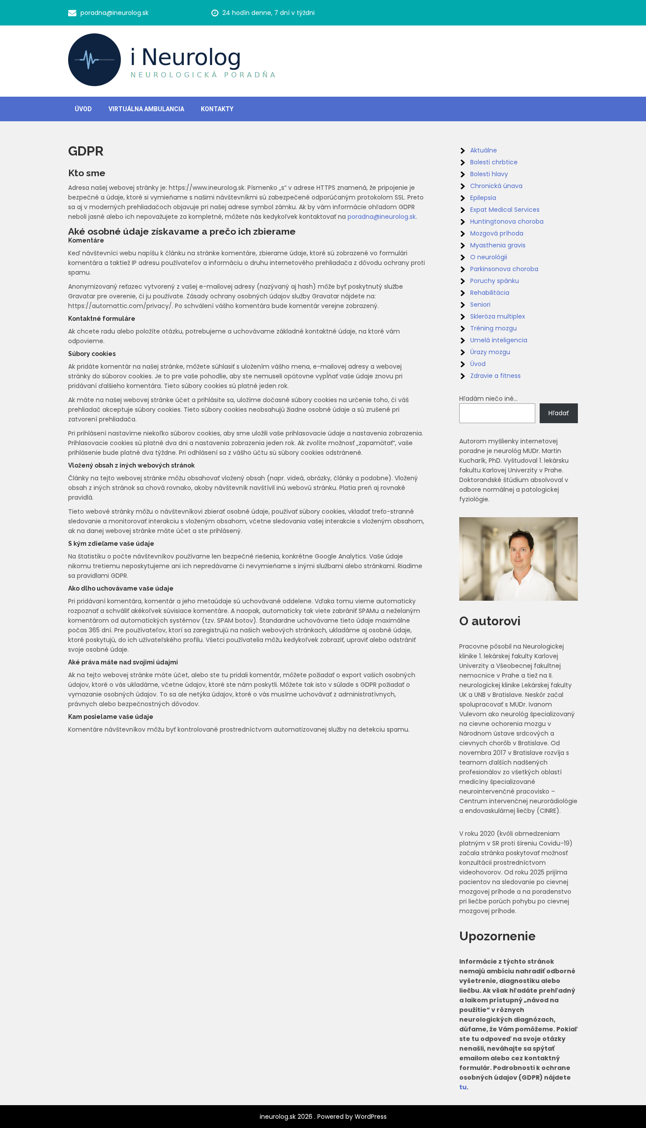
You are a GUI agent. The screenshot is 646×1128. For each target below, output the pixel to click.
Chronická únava (496, 185)
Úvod (83, 108)
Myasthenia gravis (498, 245)
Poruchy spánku (494, 280)
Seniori (480, 304)
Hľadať (558, 413)
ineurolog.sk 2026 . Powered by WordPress (323, 1116)
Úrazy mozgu (490, 352)
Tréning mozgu (493, 328)
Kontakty (217, 108)
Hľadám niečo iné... (488, 398)
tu (463, 1087)
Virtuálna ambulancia (146, 108)
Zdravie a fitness (495, 375)
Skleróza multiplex (497, 316)
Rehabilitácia (489, 292)
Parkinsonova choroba (504, 269)
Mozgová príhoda (496, 233)
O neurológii (488, 257)
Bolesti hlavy (489, 174)
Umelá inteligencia (498, 340)
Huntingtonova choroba (507, 221)
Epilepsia (483, 197)
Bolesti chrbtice (494, 162)
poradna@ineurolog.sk (114, 12)
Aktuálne (483, 150)
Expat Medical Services (505, 209)
